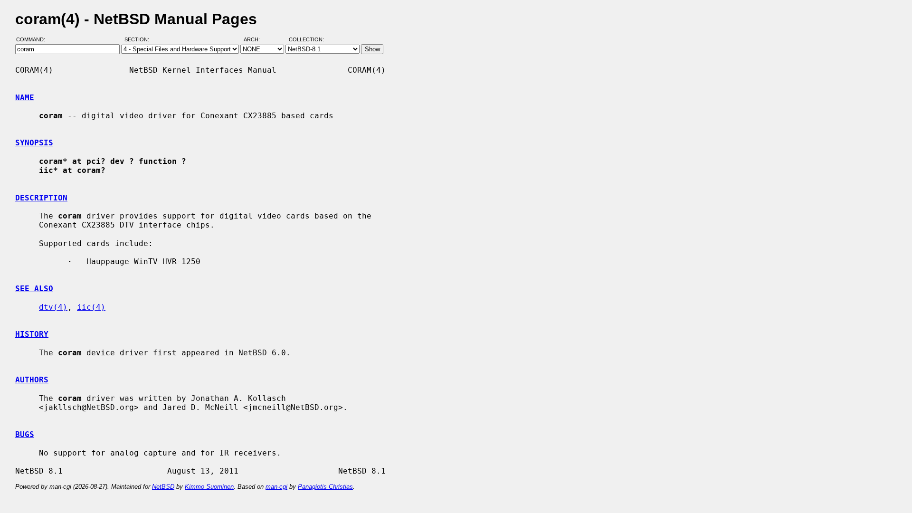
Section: (138, 39)
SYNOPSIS (34, 142)
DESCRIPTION (41, 197)
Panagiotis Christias (325, 486)
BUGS (24, 434)
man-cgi (276, 486)
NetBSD (163, 486)
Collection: (306, 39)
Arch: (256, 39)
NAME (24, 97)
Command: (33, 39)
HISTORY (31, 334)
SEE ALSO (34, 288)
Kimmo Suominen (209, 486)
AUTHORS (31, 379)
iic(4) (91, 307)
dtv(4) (53, 307)
